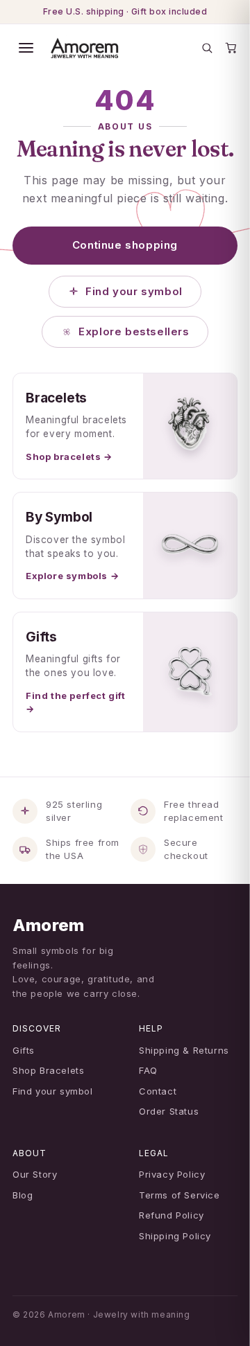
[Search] (207, 47)
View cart (129, 1319)
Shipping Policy (175, 1235)
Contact (157, 1091)
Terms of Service (179, 1195)
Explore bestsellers (133, 331)
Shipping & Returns (184, 1050)
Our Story (34, 1174)
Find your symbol (134, 291)
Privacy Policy (172, 1174)
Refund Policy (171, 1215)
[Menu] (25, 48)
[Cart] (231, 48)
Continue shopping (125, 244)
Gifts (23, 1050)
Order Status (169, 1111)
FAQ (148, 1070)
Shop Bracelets (48, 1070)
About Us (125, 126)
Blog (22, 1195)
